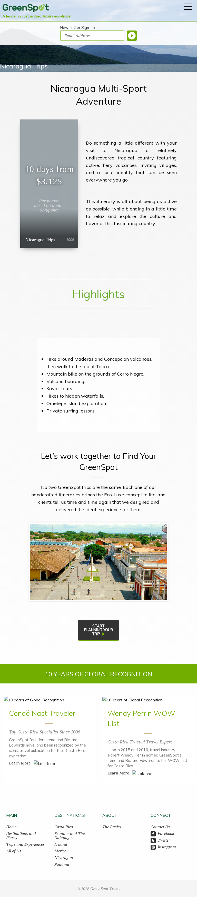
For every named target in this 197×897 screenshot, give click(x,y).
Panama (61, 864)
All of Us (13, 851)
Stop (98, 608)
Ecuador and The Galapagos (69, 835)
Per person (49, 200)
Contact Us (160, 827)
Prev (36, 562)
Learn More (20, 763)
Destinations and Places (21, 835)
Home (11, 827)
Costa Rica (63, 827)
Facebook (166, 833)
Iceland (60, 844)
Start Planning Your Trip (98, 630)
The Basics (111, 827)
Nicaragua (63, 857)
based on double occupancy (49, 208)
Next (160, 562)
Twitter (164, 840)
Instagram (167, 847)
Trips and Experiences (25, 844)
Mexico (60, 851)
